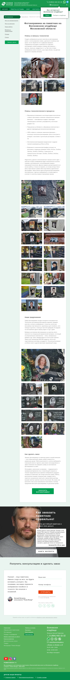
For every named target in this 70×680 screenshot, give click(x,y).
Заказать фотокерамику (43, 491)
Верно (47, 15)
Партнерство (29, 634)
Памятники (7, 627)
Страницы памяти (10, 677)
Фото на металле (10, 23)
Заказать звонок (11, 42)
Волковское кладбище (52, 628)
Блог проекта (29, 632)
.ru (10, 662)
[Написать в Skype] (53, 604)
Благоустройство (9, 639)
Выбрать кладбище (59, 15)
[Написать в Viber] (49, 604)
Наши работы (8, 26)
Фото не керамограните (11, 20)
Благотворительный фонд (26, 677)
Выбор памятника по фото (12, 636)
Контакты (36, 9)
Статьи (7, 37)
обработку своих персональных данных (47, 617)
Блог (28, 9)
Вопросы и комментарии (8, 30)
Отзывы (7, 34)
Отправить (46, 592)
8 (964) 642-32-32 (55, 2)
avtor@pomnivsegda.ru (56, 642)
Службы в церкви (42, 677)
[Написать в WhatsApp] (64, 2)
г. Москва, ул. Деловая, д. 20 (55, 645)
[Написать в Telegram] (67, 2)
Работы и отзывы (17, 9)
